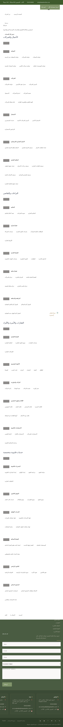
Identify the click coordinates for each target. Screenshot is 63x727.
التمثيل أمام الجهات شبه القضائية (13, 313)
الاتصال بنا (12, 615)
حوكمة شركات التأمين (24, 66)
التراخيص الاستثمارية (10, 129)
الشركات (13, 78)
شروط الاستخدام (11, 720)
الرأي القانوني (8, 434)
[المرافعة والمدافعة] (6, 298)
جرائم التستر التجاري (22, 286)
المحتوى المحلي (15, 584)
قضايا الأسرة (57, 631)
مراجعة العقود (31, 472)
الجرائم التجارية (19, 277)
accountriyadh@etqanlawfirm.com (48, 706)
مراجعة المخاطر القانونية (11, 443)
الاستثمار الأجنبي (36, 120)
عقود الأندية (34, 572)
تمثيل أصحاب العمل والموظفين (12, 554)
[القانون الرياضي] (6, 566)
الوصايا (6, 370)
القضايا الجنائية (56, 628)
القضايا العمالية (15, 539)
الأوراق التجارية (8, 240)
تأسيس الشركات (33, 84)
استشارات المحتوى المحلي (11, 590)
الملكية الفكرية (15, 160)
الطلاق (41, 370)
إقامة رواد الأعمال (25, 415)
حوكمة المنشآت (36, 57)
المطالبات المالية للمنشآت (37, 231)
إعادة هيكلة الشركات (10, 102)
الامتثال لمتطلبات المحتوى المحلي (29, 590)
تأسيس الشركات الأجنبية (23, 120)
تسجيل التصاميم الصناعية (25, 175)
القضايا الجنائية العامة (31, 277)
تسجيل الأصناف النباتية (10, 175)
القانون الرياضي (15, 566)
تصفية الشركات (27, 93)
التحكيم (13, 207)
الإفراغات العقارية (9, 351)
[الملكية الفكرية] (6, 160)
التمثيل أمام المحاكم (26, 304)
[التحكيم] (6, 207)
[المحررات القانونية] (6, 466)
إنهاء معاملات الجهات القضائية (23, 526)
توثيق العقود (41, 499)
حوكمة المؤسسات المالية (39, 66)
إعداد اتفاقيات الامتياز (41, 147)
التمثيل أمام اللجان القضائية (11, 304)
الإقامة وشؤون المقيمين (17, 400)
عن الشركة (7, 14)
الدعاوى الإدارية (42, 259)
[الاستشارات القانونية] (6, 428)
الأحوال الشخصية (15, 364)
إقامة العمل (18, 406)
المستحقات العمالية (41, 545)
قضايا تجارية (14, 225)
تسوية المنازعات (21, 213)
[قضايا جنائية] (6, 271)
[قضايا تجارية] (6, 226)
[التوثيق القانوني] (6, 494)
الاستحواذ (7, 93)
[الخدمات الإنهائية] (6, 512)
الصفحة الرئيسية (18, 14)
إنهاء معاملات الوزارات (10, 518)
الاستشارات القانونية (16, 428)
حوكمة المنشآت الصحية (10, 66)
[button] (26, 9)
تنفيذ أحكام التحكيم (9, 213)
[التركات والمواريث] (6, 382)
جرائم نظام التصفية (9, 286)
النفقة (35, 370)
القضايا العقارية (15, 337)
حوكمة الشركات (26, 57)
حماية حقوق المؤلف (9, 166)
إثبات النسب (14, 370)
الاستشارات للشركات (32, 434)
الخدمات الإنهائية (15, 512)
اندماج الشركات (16, 93)
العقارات (58, 622)
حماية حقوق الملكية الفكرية (11, 183)
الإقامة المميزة (38, 406)
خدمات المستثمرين (9, 120)
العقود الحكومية (24, 259)
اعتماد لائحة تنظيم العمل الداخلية (12, 545)
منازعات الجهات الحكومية (11, 259)
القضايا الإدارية (14, 253)
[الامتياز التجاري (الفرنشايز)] (6, 142)
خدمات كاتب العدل (9, 499)
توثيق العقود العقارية (20, 342)
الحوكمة (13, 51)
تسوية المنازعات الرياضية (22, 572)
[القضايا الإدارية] (6, 253)
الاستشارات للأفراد (19, 434)
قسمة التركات (26, 388)
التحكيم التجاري (32, 213)
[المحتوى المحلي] (6, 585)
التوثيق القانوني (15, 493)
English (4, 720)
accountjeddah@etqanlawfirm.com (21, 708)
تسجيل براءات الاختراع (23, 166)
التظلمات (33, 259)
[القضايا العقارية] (6, 337)
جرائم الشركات (8, 277)
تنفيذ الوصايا (17, 388)
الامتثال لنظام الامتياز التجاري (12, 147)
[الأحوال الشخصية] (6, 364)
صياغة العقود (42, 472)
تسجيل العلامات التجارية (37, 166)
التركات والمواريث (15, 382)
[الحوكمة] (6, 51)
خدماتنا (6, 23)
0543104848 (30, 2)
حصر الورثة (36, 388)
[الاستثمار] (6, 114)
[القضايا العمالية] (6, 539)
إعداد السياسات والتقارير (11, 599)
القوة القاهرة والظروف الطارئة (25, 102)
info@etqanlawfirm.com (43, 2)
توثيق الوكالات (20, 499)
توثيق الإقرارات (31, 499)
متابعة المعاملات (9, 526)
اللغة (6, 615)
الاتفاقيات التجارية (9, 481)
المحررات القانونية (15, 466)
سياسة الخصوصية (21, 720)
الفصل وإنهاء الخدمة (28, 545)
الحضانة (29, 370)
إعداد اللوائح (22, 472)
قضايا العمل (57, 619)
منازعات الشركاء (9, 231)
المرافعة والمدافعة (15, 298)
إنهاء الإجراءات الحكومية (25, 518)
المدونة (20, 615)
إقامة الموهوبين (8, 406)
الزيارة (22, 370)
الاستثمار (13, 114)
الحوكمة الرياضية (9, 572)
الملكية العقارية (8, 342)
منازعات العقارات (33, 342)
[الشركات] (6, 78)
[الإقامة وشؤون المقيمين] (6, 401)
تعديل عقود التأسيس (21, 84)
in (55, 720)
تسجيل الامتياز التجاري (27, 147)
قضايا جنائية (14, 271)
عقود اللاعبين (43, 572)
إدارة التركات (8, 388)
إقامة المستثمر (28, 406)
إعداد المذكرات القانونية (10, 472)
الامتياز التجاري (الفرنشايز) (18, 141)
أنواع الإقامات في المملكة (11, 415)
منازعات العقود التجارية (21, 231)
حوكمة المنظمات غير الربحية (12, 57)
